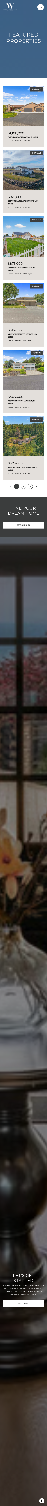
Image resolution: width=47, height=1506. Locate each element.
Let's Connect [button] (23, 1303)
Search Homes (23, 525)
